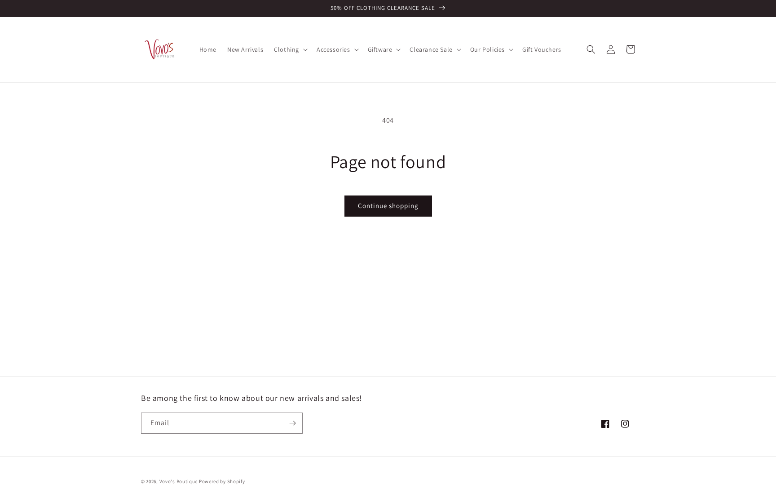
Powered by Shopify (222, 481)
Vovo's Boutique (178, 481)
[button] (290, 49)
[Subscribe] (292, 423)
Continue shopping (388, 205)
